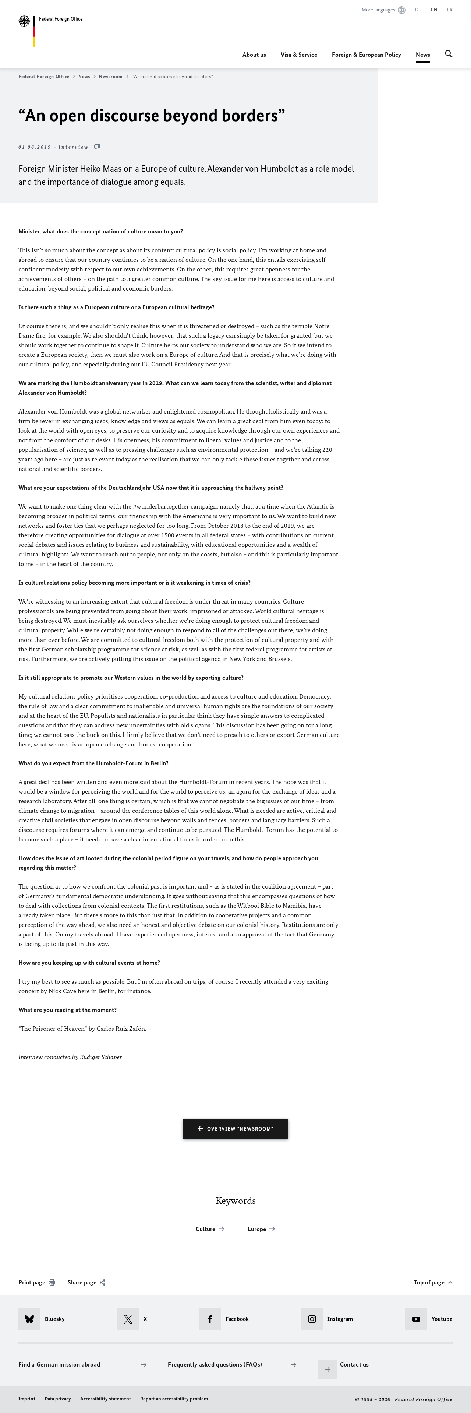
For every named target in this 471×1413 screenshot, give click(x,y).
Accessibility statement (105, 1399)
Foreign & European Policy (366, 54)
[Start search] (449, 54)
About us (254, 54)
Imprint (26, 1399)
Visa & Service (299, 54)
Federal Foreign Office (44, 76)
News (423, 57)
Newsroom (111, 76)
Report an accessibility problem (174, 1399)
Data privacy (58, 1399)
